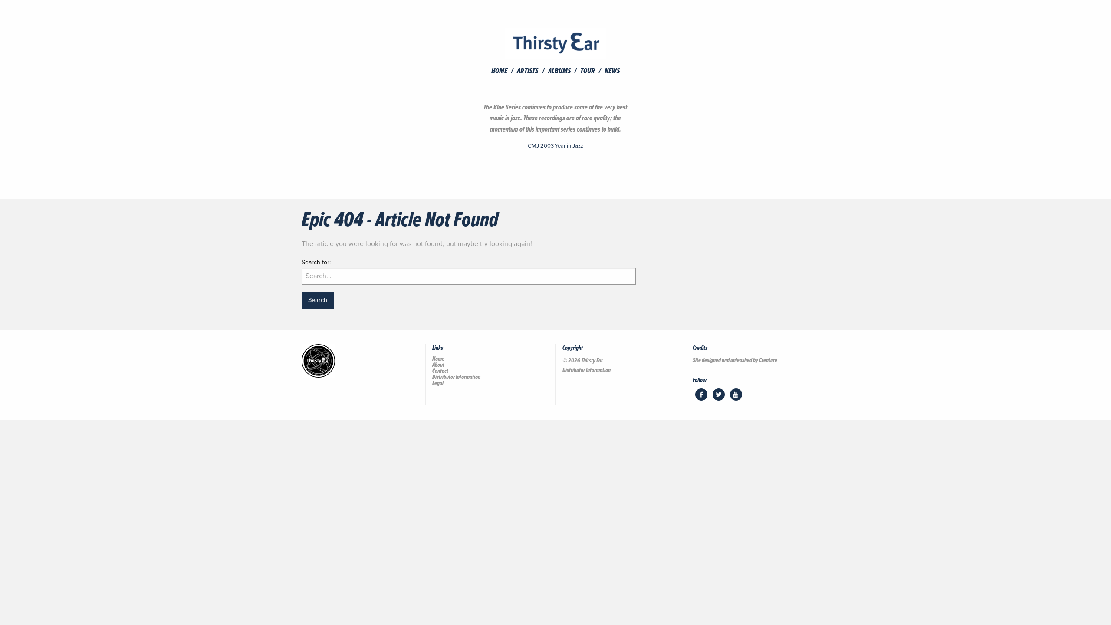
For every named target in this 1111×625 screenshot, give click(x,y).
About (438, 365)
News (612, 72)
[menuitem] (503, 72)
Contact (440, 371)
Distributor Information (456, 377)
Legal (438, 383)
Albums (559, 72)
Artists (527, 72)
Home (499, 72)
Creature (768, 360)
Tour (587, 72)
